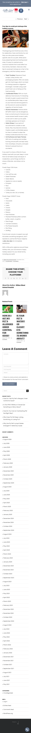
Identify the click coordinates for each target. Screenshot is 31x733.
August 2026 (7, 439)
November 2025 (8, 475)
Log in (5, 701)
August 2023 (7, 581)
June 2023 (6, 589)
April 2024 (6, 550)
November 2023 (8, 570)
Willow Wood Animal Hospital (10, 259)
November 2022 (8, 613)
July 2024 (6, 538)
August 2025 (7, 487)
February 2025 (8, 510)
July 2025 (6, 491)
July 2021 (6, 676)
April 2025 (6, 502)
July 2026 (6, 443)
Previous (20, 19)
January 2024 (7, 562)
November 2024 (8, 522)
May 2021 (6, 684)
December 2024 (8, 518)
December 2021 (8, 656)
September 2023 (8, 577)
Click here (24, 2)
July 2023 (6, 585)
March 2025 (7, 506)
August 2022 (7, 625)
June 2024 (6, 542)
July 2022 (6, 629)
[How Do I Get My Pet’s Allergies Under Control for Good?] (7, 305)
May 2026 (6, 451)
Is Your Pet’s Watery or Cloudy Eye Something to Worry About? (22, 327)
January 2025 (7, 514)
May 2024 (6, 546)
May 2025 (6, 498)
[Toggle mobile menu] (29, 9)
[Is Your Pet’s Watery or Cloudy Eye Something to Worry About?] (22, 305)
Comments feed (8, 709)
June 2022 (6, 633)
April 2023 (6, 597)
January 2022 (7, 653)
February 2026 (8, 463)
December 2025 (8, 471)
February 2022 (8, 649)
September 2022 (8, 621)
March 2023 (7, 601)
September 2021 (8, 668)
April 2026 (6, 455)
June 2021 (6, 680)
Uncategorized (9, 261)
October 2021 (7, 664)
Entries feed (7, 705)
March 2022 (7, 645)
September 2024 (8, 530)
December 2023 (8, 566)
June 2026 (6, 447)
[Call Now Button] (27, 729)
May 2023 (6, 593)
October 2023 (7, 574)
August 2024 (7, 534)
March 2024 (7, 554)
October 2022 (7, 617)
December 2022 (8, 609)
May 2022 (6, 637)
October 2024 (7, 526)
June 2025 (6, 494)
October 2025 (7, 479)
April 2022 (6, 641)
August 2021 (7, 672)
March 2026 (7, 459)
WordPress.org (8, 713)
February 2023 (8, 605)
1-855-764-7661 (7, 241)
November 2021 (8, 660)
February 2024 (8, 558)
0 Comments (15, 261)
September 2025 (8, 483)
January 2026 (7, 467)
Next (25, 19)
